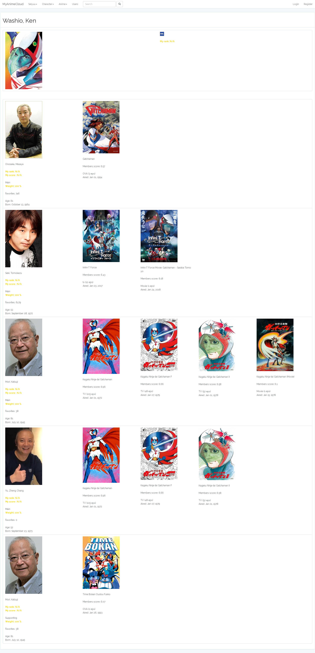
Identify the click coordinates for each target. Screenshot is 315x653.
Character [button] (47, 4)
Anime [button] (62, 4)
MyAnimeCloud (12, 4)
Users (75, 4)
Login (296, 4)
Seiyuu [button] (31, 4)
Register (308, 4)
